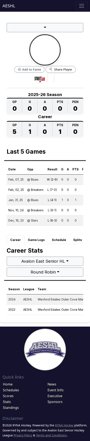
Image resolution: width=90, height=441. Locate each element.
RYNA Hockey (64, 425)
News (52, 384)
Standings (11, 407)
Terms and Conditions (51, 435)
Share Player (60, 69)
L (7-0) (52, 189)
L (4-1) (52, 200)
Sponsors (55, 401)
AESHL (9, 6)
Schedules (11, 390)
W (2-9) (52, 179)
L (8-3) (52, 220)
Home (8, 384)
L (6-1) (52, 210)
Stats (7, 401)
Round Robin (43, 272)
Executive (55, 396)
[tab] (15, 239)
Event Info (56, 390)
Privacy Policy (23, 435)
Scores (8, 396)
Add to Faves (29, 69)
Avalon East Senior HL (43, 261)
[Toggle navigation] (81, 6)
